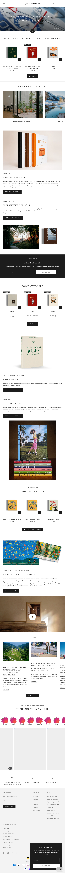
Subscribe (46, 865)
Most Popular (31, 38)
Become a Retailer (8, 836)
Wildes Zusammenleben (32, 519)
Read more (6, 689)
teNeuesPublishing (37, 705)
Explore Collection (12, 217)
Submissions (36, 810)
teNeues (12, 63)
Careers (35, 799)
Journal (35, 807)
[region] (32, 19)
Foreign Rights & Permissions (11, 839)
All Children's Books (32, 529)
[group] (32, 19)
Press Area (6, 828)
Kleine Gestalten (32, 517)
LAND (53, 66)
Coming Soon (53, 38)
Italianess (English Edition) (53, 314)
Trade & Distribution (8, 834)
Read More (32, 695)
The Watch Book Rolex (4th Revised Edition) (12, 67)
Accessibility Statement (53, 818)
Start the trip (10, 590)
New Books (10, 38)
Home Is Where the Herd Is (12, 519)
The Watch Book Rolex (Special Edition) (32, 67)
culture (5, 664)
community (35, 660)
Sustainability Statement (53, 804)
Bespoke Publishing (8, 842)
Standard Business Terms (53, 813)
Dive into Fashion (12, 191)
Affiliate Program (7, 845)
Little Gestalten (12, 517)
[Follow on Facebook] (3, 853)
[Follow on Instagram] (8, 853)
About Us (35, 796)
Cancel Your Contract (52, 799)
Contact (35, 802)
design (62, 662)
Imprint (35, 804)
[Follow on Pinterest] (12, 853)
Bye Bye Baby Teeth (53, 519)
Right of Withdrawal (52, 796)
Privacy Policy (50, 816)
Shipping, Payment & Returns (54, 802)
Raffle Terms (50, 807)
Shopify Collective (7, 847)
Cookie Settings (51, 810)
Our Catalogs (6, 831)
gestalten (53, 63)
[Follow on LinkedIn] (17, 853)
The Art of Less (12, 314)
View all (32, 76)
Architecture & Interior (23, 121)
